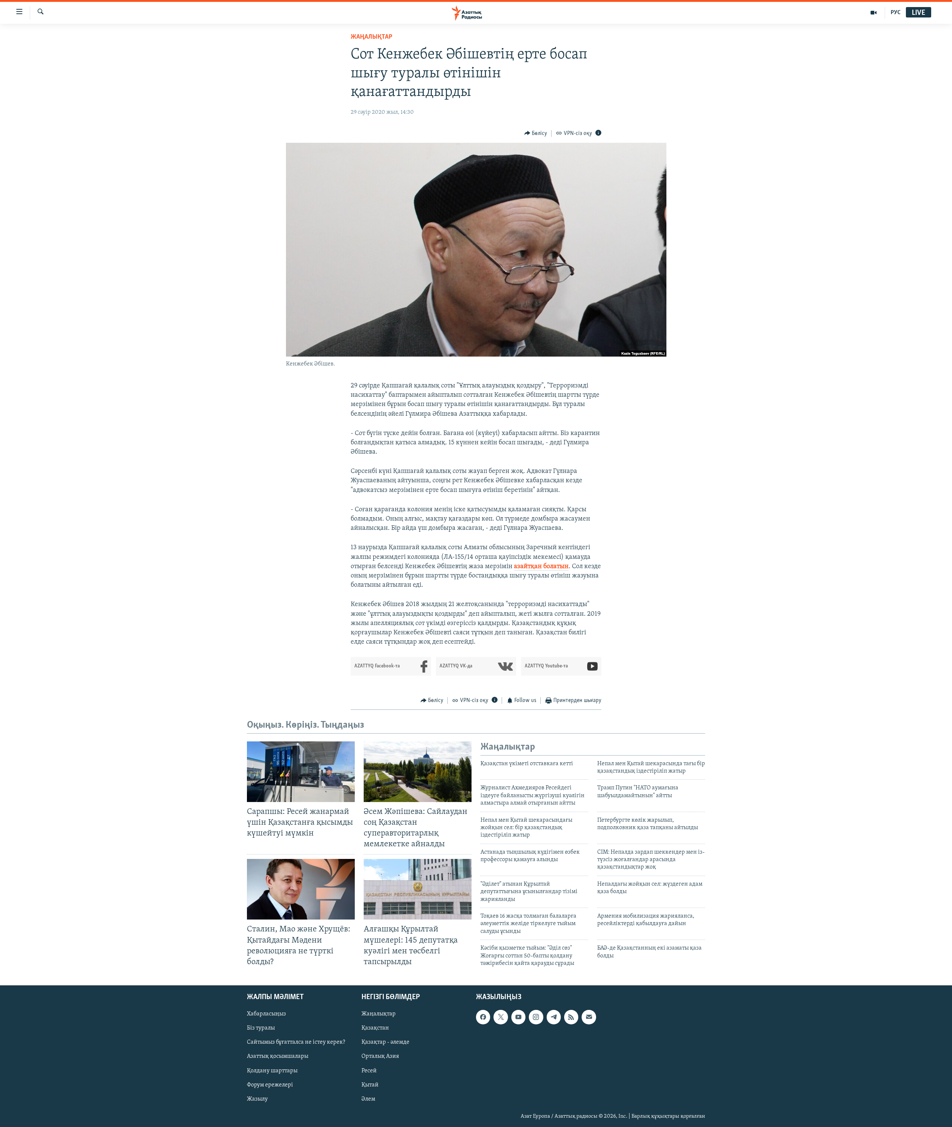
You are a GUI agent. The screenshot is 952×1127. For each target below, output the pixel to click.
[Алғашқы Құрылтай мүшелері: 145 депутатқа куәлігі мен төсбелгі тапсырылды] (418, 889)
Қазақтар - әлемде (385, 1042)
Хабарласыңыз (266, 1014)
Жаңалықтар (378, 1014)
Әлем (368, 1099)
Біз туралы (261, 1028)
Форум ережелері (270, 1085)
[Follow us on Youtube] (518, 1017)
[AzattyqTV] (873, 12)
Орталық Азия (380, 1056)
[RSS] (571, 1017)
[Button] (535, 133)
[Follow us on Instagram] (536, 1017)
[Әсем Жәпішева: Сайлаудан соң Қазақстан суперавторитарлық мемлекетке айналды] (418, 771)
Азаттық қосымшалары (277, 1056)
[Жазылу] (589, 1017)
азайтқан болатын (541, 566)
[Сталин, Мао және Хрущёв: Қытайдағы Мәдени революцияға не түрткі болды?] (301, 889)
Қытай (370, 1085)
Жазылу (257, 1099)
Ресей (369, 1070)
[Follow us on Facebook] (483, 1017)
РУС (896, 13)
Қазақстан (375, 1028)
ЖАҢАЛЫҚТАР (371, 37)
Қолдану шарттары (272, 1070)
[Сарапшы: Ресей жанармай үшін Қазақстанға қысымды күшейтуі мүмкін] (301, 771)
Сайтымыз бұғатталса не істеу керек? (296, 1042)
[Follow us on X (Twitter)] (500, 1017)
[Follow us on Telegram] (554, 1017)
